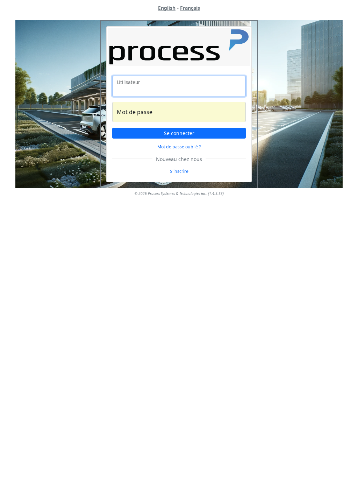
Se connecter (179, 133)
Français (190, 8)
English (167, 8)
